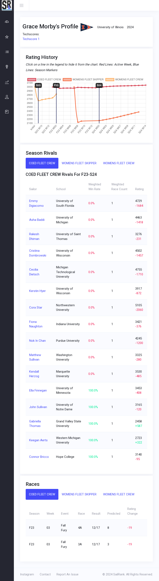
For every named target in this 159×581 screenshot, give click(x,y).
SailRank (119, 574)
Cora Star (35, 307)
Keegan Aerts (38, 440)
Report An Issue (67, 574)
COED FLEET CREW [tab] (42, 163)
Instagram (27, 574)
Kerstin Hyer (37, 291)
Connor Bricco (39, 457)
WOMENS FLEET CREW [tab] (118, 163)
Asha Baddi (37, 220)
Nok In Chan (37, 341)
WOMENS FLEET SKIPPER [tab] (79, 163)
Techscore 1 (31, 39)
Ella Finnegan (38, 390)
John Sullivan (38, 407)
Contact (45, 574)
